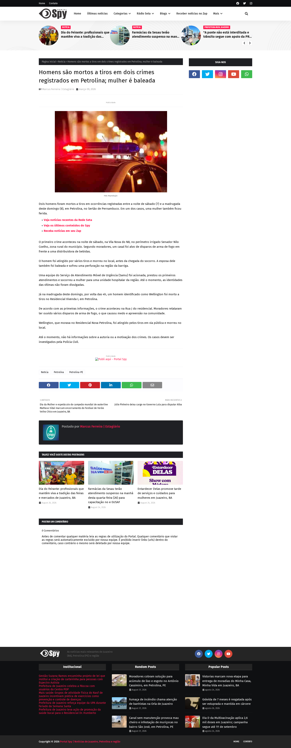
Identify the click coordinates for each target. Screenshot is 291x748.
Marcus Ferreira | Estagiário (58, 89)
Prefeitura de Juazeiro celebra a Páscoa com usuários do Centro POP (67, 687)
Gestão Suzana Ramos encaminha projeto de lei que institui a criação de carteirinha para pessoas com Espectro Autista (72, 679)
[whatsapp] (246, 74)
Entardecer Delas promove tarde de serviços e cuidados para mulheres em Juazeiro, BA (159, 493)
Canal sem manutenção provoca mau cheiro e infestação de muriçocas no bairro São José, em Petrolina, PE (154, 722)
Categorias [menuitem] (120, 13)
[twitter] (244, 3)
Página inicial (49, 61)
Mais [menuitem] (216, 13)
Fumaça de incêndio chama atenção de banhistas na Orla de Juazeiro (153, 702)
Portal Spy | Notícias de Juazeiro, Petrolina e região (90, 741)
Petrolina (59, 372)
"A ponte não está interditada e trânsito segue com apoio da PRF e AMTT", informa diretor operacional (227, 35)
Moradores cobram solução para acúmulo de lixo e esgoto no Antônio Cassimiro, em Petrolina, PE (154, 681)
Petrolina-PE (76, 372)
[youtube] (233, 74)
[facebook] (237, 3)
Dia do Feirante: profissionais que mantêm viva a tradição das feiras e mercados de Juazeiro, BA (85, 35)
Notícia (62, 61)
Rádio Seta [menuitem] (144, 13)
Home (42, 3)
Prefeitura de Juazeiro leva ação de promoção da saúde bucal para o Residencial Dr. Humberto (70, 711)
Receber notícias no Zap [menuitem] (191, 13)
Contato (53, 3)
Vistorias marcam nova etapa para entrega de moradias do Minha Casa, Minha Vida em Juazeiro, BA (226, 681)
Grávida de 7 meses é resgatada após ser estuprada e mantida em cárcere (227, 702)
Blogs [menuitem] (163, 13)
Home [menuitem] (77, 13)
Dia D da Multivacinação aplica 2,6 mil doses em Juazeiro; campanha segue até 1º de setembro (225, 722)
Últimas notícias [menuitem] (97, 13)
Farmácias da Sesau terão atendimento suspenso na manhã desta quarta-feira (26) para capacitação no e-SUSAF (156, 35)
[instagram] (250, 3)
